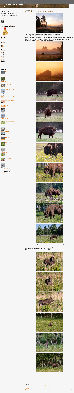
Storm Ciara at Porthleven (8, 108)
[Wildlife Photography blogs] (5, 36)
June (2, 45)
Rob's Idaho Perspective (4, 136)
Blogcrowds (7, 172)
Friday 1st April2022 (3, 106)
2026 (1, 38)
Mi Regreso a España (7, 137)
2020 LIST (2, 119)
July (2, 44)
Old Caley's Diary (3, 83)
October (3, 42)
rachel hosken (3, 147)
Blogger (12, 171)
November (3, 41)
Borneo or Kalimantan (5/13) (8, 158)
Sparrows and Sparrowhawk (8, 76)
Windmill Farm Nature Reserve (5, 168)
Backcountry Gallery (4, 81)
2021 (1, 52)
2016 (1, 56)
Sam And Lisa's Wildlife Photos (5, 126)
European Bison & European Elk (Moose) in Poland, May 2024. (42, 12)
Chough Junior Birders (4, 99)
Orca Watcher (3, 113)
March (3, 48)
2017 (1, 55)
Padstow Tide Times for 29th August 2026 (7, 25)
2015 (1, 57)
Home (49, 389)
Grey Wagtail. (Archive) (7, 153)
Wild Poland (37, 40)
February (3, 49)
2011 (1, 60)
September (3, 43)
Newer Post (26, 389)
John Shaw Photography (4, 118)
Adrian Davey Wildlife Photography (6, 70)
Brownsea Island (7, 71)
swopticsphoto (3, 94)
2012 (1, 59)
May (2, 46)
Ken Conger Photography (4, 157)
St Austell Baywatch (4, 152)
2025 (1, 39)
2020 (1, 53)
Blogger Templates (3, 172)
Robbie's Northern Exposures (5, 131)
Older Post (72, 389)
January (3, 50)
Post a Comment (27, 388)
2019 (1, 54)
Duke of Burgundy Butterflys (8, 142)
